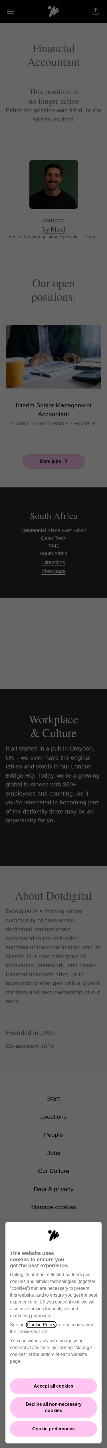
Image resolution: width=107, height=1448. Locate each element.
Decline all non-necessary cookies (54, 1407)
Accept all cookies (53, 1386)
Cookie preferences (53, 1428)
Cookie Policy (41, 1324)
